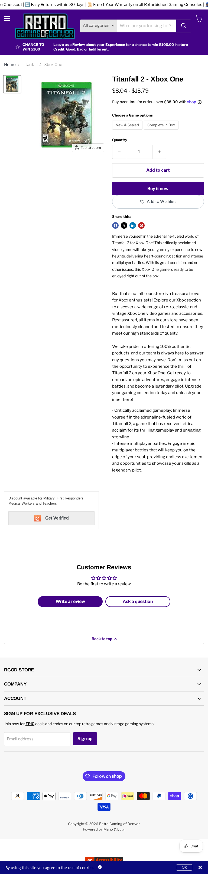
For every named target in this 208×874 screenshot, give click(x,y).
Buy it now (157, 188)
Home (10, 64)
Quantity (119, 140)
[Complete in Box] (162, 130)
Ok (184, 867)
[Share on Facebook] (115, 225)
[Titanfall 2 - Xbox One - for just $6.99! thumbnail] (12, 84)
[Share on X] (124, 225)
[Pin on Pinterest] (141, 225)
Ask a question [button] (138, 601)
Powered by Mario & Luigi (104, 829)
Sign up (85, 738)
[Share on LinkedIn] (132, 225)
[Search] (183, 26)
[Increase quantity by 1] (159, 152)
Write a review (70, 601)
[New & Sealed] (128, 130)
